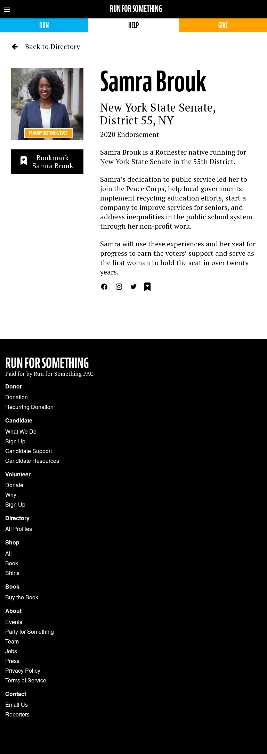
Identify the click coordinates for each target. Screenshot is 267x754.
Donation (16, 397)
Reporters (17, 714)
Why (10, 495)
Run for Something (136, 9)
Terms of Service (25, 680)
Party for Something (29, 632)
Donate (14, 485)
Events (13, 622)
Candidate (18, 420)
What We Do (21, 431)
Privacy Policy (22, 670)
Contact (15, 694)
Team (12, 641)
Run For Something (47, 363)
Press (12, 661)
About (13, 611)
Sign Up (15, 441)
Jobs (11, 651)
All (8, 553)
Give (223, 25)
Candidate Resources (32, 461)
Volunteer (18, 474)
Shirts (12, 573)
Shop (12, 542)
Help (133, 25)
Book (11, 563)
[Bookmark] (147, 287)
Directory (17, 518)
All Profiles (18, 529)
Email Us (16, 704)
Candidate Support (28, 451)
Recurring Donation (29, 407)
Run (44, 25)
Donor (13, 386)
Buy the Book (21, 597)
